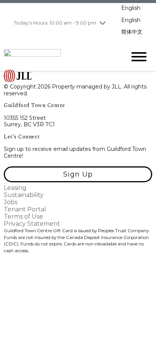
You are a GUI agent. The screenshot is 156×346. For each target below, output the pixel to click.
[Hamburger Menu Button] (139, 57)
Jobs (10, 202)
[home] (59, 56)
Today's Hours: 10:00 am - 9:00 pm (55, 23)
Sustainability (24, 195)
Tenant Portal (25, 209)
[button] (78, 174)
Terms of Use (23, 216)
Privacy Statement (32, 223)
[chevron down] (102, 22)
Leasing (15, 187)
